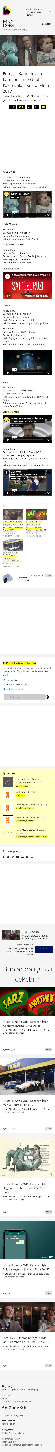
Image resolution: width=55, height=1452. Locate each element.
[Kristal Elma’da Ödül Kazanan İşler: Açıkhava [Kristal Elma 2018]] (36, 514)
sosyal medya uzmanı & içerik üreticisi (31, 836)
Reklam (5, 1433)
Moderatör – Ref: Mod (26, 792)
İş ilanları (9, 773)
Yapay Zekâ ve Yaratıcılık (15, 29)
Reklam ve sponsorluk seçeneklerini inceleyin (22, 1444)
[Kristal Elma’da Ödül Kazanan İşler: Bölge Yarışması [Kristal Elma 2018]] (27, 1239)
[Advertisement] (27, 735)
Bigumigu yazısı (11, 267)
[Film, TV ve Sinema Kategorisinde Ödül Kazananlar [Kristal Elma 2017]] (13, 514)
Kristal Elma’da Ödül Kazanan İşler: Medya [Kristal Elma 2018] (13, 556)
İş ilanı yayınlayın (9, 1441)
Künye (4, 1398)
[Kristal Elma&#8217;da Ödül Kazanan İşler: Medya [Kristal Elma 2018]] (13, 545)
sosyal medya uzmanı (25, 808)
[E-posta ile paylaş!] (43, 107)
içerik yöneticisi (22, 786)
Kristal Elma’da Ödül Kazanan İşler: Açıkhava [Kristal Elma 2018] (36, 525)
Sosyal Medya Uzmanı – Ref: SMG (31, 817)
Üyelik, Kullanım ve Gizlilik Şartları (16, 1401)
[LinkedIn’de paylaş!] (29, 107)
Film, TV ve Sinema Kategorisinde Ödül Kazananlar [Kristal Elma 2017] (13, 525)
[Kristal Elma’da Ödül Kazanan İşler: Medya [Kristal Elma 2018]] (27, 1076)
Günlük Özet (12, 680)
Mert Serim (20, 577)
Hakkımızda (7, 1395)
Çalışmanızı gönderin (11, 1438)
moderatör (20, 795)
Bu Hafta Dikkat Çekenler (17, 684)
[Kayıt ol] (47, 696)
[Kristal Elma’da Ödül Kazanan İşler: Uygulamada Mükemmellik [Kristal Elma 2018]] (27, 1157)
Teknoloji (21, 1433)
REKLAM (49, 576)
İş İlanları (46, 23)
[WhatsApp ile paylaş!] (36, 107)
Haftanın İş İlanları (15, 689)
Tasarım (13, 1433)
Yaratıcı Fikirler (8, 1423)
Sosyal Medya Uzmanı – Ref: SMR (31, 804)
